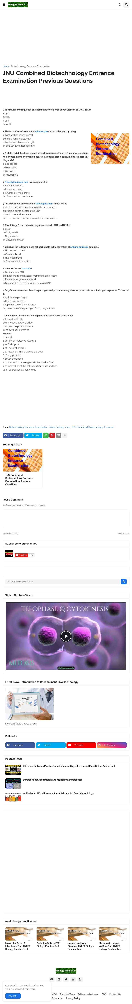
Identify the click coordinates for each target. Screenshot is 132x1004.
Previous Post (11, 533)
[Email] (58, 435)
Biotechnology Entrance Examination (30, 66)
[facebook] (59, 979)
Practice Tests (67, 994)
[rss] (80, 979)
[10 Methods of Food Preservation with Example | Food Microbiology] (13, 797)
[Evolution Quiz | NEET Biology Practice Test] (51, 934)
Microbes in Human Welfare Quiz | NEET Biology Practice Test (110, 946)
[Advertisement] (67, 36)
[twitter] (66, 979)
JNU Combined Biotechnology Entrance (92, 427)
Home (6, 66)
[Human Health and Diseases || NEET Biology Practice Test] (82, 934)
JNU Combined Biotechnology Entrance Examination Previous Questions (19, 480)
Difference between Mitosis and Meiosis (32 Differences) (52, 779)
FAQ (104, 994)
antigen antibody (79, 247)
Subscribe (57, 998)
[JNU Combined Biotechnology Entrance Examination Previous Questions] (22, 460)
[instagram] (73, 979)
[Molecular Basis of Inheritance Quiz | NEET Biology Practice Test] (19, 934)
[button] (4, 4)
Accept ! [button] (13, 996)
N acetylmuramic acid (16, 182)
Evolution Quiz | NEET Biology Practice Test (48, 944)
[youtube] (52, 979)
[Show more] (64, 435)
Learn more (29, 989)
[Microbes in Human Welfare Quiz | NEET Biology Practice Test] (113, 934)
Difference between (88, 994)
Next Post (123, 533)
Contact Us (115, 994)
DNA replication (43, 203)
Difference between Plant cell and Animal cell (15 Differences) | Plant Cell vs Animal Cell (69, 766)
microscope (41, 131)
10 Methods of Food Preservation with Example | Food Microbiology (58, 793)
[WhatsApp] (46, 435)
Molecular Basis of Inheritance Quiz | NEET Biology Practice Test (17, 946)
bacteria (26, 268)
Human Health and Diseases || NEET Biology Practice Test (81, 946)
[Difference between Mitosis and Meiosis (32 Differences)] (13, 783)
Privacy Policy (73, 998)
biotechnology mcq (59, 427)
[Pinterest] (52, 435)
